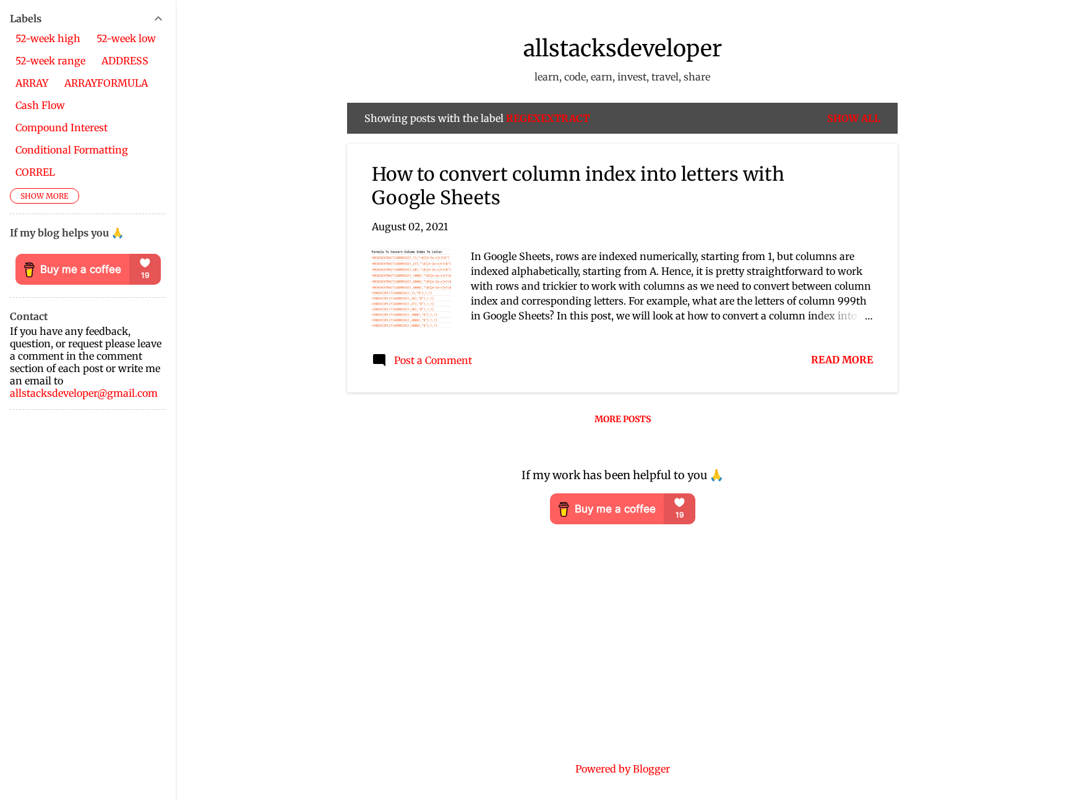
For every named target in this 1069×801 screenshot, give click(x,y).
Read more (842, 359)
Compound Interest (61, 127)
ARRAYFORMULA (106, 83)
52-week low (126, 38)
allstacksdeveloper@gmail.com (84, 393)
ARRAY (31, 83)
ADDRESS (124, 60)
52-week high (47, 38)
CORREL (35, 172)
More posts (623, 419)
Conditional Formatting (71, 150)
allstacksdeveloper (622, 49)
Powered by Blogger (622, 769)
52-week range (50, 60)
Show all (853, 118)
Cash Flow (40, 105)
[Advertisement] (88, 605)
